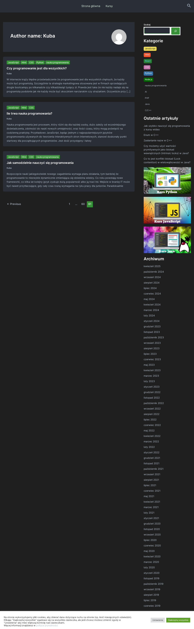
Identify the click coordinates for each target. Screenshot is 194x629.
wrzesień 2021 (152, 474)
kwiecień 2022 (152, 435)
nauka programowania (58, 62)
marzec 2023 (151, 375)
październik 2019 (153, 583)
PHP (147, 98)
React (148, 61)
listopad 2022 (152, 397)
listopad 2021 (151, 463)
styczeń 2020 (151, 572)
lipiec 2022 (150, 419)
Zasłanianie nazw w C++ (158, 140)
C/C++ (148, 110)
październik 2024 (154, 271)
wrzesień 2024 (152, 277)
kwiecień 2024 (152, 304)
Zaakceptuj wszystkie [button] (178, 620)
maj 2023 (149, 364)
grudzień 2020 (152, 523)
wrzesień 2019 (152, 589)
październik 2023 (154, 337)
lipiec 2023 (150, 353)
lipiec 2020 (150, 540)
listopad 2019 (151, 578)
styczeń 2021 (151, 518)
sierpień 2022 (151, 414)
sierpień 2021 (151, 479)
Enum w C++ (151, 134)
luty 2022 (149, 446)
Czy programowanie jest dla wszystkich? (37, 68)
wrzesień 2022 (152, 408)
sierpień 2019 (151, 594)
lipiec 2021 (150, 485)
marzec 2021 (151, 507)
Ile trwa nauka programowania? (29, 113)
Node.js (148, 79)
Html (24, 62)
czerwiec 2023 (152, 359)
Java (147, 104)
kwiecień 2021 (152, 501)
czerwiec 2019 (152, 605)
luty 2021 (149, 512)
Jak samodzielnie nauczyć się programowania (40, 163)
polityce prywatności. (47, 625)
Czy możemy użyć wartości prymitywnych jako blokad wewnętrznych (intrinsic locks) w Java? (166, 149)
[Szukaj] (175, 31)
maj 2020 (149, 550)
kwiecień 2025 (152, 266)
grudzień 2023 (152, 326)
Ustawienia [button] (157, 620)
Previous (14, 204)
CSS (31, 62)
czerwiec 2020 (152, 545)
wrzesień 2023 (152, 342)
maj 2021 (149, 496)
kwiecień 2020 (152, 556)
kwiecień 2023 (152, 370)
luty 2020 (149, 567)
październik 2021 (153, 468)
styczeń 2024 (151, 320)
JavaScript (13, 62)
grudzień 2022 (152, 392)
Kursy (109, 6)
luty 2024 (149, 315)
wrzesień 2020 (152, 534)
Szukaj (147, 24)
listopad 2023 (152, 331)
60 (83, 204)
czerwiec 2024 (152, 293)
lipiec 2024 (150, 288)
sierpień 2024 (151, 282)
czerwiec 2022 (152, 425)
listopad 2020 (152, 529)
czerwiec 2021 (152, 490)
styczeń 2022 (151, 452)
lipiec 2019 (150, 600)
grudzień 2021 (152, 457)
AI (146, 92)
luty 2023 (149, 381)
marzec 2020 (151, 561)
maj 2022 (149, 430)
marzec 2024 (151, 310)
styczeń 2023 (151, 386)
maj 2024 (149, 299)
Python (40, 62)
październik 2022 (154, 403)
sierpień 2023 (151, 348)
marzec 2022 (151, 441)
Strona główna (90, 6)
